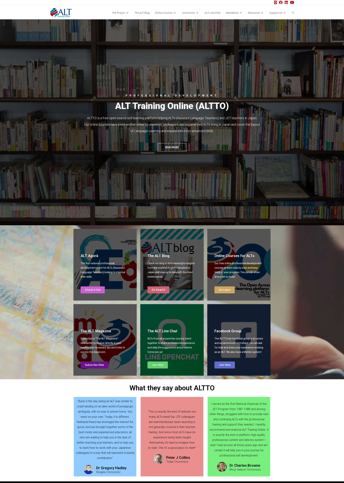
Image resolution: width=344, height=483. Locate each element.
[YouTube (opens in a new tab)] (291, 2)
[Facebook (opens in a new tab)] (281, 2)
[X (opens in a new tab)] (275, 2)
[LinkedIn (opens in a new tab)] (286, 2)
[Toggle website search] (293, 12)
